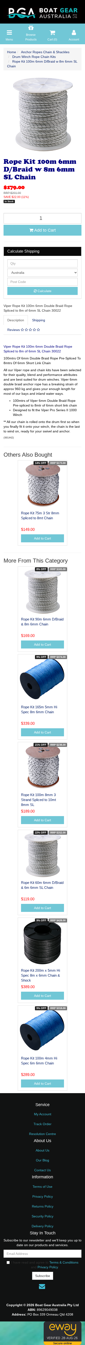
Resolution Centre (42, 1134)
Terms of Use (42, 1186)
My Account (42, 1114)
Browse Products (31, 37)
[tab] (16, 320)
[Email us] (42, 1286)
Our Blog (42, 1160)
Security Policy (42, 1216)
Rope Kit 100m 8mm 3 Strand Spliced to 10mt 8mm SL (38, 800)
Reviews (14, 330)
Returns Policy (42, 1206)
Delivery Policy (42, 1226)
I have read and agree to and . (44, 1264)
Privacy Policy (42, 1196)
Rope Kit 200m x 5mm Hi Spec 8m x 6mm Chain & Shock (40, 975)
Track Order (42, 1124)
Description (15, 320)
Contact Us (42, 1170)
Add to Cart (44, 230)
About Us (42, 1150)
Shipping (38, 320)
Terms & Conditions (63, 1262)
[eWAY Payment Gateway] (62, 1333)
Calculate (44, 291)
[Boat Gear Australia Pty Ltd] (42, 11)
